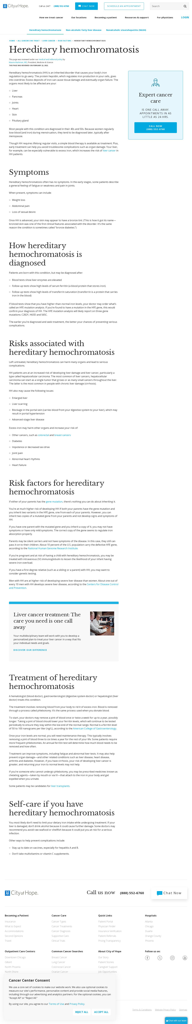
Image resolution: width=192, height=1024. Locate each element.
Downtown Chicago (15, 957)
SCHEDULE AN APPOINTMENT (124, 6)
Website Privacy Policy (165, 1009)
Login (185, 17)
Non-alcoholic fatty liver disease (83, 30)
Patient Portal (105, 921)
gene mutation (54, 501)
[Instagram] (172, 957)
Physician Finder (107, 926)
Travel (8, 940)
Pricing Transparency (109, 940)
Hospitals (150, 915)
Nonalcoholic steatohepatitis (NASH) (126, 30)
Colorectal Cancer (61, 967)
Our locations (79, 17)
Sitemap (183, 1009)
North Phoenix (13, 967)
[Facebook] (147, 957)
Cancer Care (59, 915)
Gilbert (8, 962)
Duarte (149, 931)
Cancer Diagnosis (61, 931)
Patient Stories (106, 962)
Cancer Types (59, 921)
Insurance (10, 921)
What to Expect (13, 926)
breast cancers (62, 435)
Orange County (153, 936)
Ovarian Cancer (60, 971)
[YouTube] (185, 957)
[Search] (169, 6)
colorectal (43, 435)
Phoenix (149, 940)
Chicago (149, 926)
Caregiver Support (107, 967)
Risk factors (64, 41)
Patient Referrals (107, 936)
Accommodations (14, 931)
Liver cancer (48, 41)
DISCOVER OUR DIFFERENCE (30, 650)
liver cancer (109, 150)
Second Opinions (14, 936)
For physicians (165, 17)
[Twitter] (160, 957)
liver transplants (60, 786)
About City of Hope (109, 951)
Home (12, 41)
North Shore (11, 971)
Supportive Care (60, 936)
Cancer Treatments (62, 926)
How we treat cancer (51, 17)
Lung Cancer (58, 962)
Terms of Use (56, 1003)
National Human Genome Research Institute (53, 548)
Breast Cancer (59, 957)
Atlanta (149, 921)
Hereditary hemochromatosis (45, 30)
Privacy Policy (76, 1003)
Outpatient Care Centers (20, 951)
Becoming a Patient (17, 915)
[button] (185, 6)
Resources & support (137, 17)
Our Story (103, 957)
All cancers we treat (29, 41)
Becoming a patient (106, 17)
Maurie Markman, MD (18, 62)
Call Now (155, 128)
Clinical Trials (58, 940)
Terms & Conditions (142, 1009)
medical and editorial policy (50, 59)
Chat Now (172, 893)
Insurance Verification (110, 931)
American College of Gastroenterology (94, 728)
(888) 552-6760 (61, 6)
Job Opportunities (107, 971)
